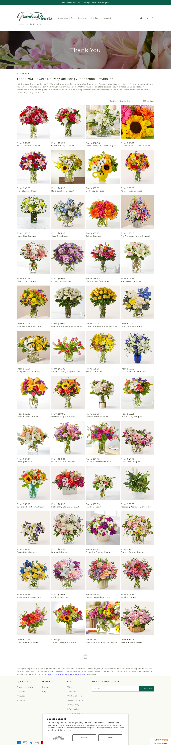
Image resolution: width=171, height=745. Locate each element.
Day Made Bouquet (60, 552)
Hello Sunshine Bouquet (62, 191)
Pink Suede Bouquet (130, 462)
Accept (84, 737)
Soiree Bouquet (93, 236)
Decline (110, 737)
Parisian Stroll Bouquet (97, 416)
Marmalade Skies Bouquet (29, 326)
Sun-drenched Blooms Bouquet (31, 507)
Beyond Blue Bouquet (27, 552)
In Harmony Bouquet (61, 281)
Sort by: (113, 101)
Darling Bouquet (25, 462)
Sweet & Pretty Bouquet (62, 146)
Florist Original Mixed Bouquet (135, 146)
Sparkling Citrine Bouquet (29, 597)
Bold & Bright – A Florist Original (101, 642)
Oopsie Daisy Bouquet (131, 416)
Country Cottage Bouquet (133, 552)
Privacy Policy (64, 730)
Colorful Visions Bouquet (28, 416)
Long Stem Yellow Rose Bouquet (101, 326)
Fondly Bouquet (93, 507)
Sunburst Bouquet (94, 371)
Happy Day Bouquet (26, 236)
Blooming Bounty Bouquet (99, 552)
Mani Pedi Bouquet (60, 597)
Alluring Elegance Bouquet (29, 732)
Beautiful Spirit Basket (131, 642)
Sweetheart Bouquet (26, 687)
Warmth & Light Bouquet (63, 416)
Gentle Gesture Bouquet (62, 687)
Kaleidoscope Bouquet (131, 191)
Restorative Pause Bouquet (133, 371)
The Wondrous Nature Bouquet (135, 236)
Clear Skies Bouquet (60, 236)
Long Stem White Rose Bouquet (66, 326)
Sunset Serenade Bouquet (98, 597)
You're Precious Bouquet (28, 146)
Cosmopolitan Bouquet (28, 642)
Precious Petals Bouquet (63, 462)
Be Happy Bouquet (95, 191)
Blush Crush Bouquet (27, 281)
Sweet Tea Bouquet (130, 687)
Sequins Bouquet (129, 597)
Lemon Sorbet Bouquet (132, 326)
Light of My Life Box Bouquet (65, 507)
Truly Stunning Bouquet (28, 191)
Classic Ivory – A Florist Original (101, 146)
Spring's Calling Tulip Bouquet (65, 371)
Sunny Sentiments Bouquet (30, 371)
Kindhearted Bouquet (131, 281)
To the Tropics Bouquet (97, 687)
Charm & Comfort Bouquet (99, 462)
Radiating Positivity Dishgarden (136, 507)
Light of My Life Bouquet (98, 281)
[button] (83, 18)
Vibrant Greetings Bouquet (64, 642)
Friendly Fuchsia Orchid (132, 732)
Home (19, 73)
